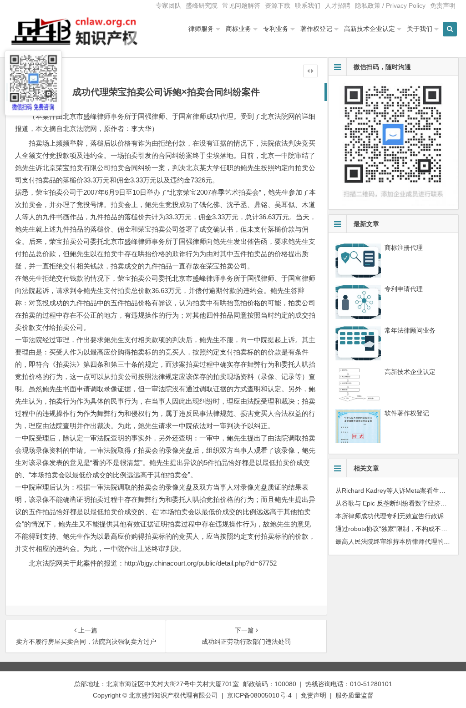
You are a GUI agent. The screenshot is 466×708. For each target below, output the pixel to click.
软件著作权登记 (407, 413)
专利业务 (276, 28)
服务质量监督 (354, 695)
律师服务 (201, 28)
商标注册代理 (404, 247)
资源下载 (277, 5)
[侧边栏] (310, 71)
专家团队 (168, 5)
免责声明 (443, 5)
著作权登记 (316, 28)
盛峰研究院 (202, 5)
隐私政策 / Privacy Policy (390, 5)
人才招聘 (337, 5)
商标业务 (238, 28)
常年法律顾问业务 (410, 330)
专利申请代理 (404, 289)
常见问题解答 (241, 5)
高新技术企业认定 (369, 28)
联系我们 (307, 5)
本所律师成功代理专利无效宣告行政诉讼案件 (399, 516)
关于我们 (419, 28)
